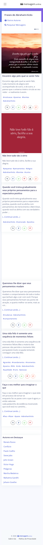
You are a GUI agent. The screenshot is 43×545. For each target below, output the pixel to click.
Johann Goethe (10, 482)
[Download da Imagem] (30, 107)
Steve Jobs (8, 455)
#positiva (30, 222)
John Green (8, 460)
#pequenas (7, 168)
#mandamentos (18, 362)
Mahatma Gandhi (11, 478)
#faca (5, 416)
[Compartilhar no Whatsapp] (19, 107)
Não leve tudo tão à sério (14, 155)
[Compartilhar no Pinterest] (24, 107)
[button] (36, 107)
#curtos (27, 172)
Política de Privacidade (27, 539)
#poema (6, 366)
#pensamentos (19, 168)
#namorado (21, 222)
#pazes (17, 416)
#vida (18, 366)
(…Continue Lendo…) (11, 217)
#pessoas (23, 370)
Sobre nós (12, 539)
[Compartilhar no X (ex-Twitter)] (7, 107)
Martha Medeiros (11, 473)
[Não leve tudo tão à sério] (21, 133)
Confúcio (7, 446)
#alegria (29, 168)
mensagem (32, 4)
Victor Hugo (9, 464)
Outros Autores (14, 20)
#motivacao (7, 97)
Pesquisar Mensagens (16, 25)
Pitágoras (8, 469)
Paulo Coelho (9, 451)
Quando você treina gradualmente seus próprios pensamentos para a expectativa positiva (19, 190)
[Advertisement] (21, 257)
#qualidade (7, 370)
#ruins (15, 370)
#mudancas (7, 315)
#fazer (10, 416)
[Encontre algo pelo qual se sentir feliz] (21, 53)
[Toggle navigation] (5, 4)
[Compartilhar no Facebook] (13, 107)
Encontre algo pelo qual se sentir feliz (20, 75)
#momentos (30, 362)
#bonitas (25, 97)
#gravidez (7, 362)
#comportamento (10, 318)
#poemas (17, 97)
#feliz (13, 366)
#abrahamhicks (9, 101)
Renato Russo (9, 442)
